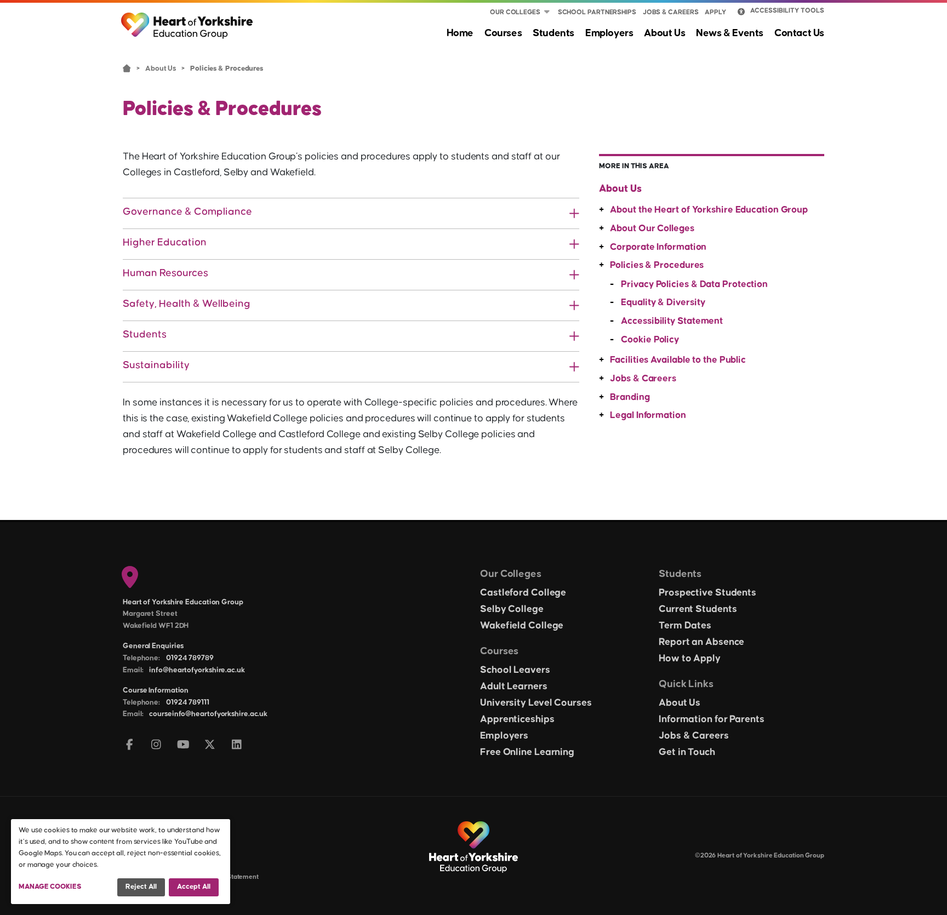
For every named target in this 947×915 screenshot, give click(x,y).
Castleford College (523, 593)
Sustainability (156, 365)
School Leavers (515, 670)
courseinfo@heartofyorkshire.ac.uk (208, 714)
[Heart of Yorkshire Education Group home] (188, 20)
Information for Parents (712, 719)
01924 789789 (190, 658)
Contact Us (799, 33)
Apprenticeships (517, 719)
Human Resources (165, 273)
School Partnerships (597, 12)
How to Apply (690, 659)
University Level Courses (536, 703)
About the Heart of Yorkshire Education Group (709, 210)
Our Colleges (515, 12)
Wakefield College (521, 626)
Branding (629, 397)
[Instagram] (156, 745)
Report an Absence (701, 642)
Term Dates (685, 626)
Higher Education (165, 242)
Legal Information (648, 415)
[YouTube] (183, 745)
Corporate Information (658, 247)
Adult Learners (513, 686)
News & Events (729, 33)
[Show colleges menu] (547, 12)
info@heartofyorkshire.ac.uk (196, 670)
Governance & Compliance (187, 212)
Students (553, 33)
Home (460, 33)
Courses (503, 33)
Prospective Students (707, 593)
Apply (715, 12)
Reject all (141, 886)
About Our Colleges (652, 228)
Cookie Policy (650, 340)
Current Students (698, 609)
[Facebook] (129, 745)
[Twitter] (210, 745)
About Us (664, 33)
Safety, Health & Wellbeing (186, 304)
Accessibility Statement (672, 321)
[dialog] (120, 861)
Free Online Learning (527, 752)
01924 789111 (187, 702)
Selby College (512, 609)
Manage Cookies (50, 886)
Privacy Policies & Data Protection (694, 284)
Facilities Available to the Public (678, 360)
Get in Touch (687, 752)
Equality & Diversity (663, 302)
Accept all (193, 886)
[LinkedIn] (237, 745)
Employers (609, 33)
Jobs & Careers (671, 12)
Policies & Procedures (657, 265)
